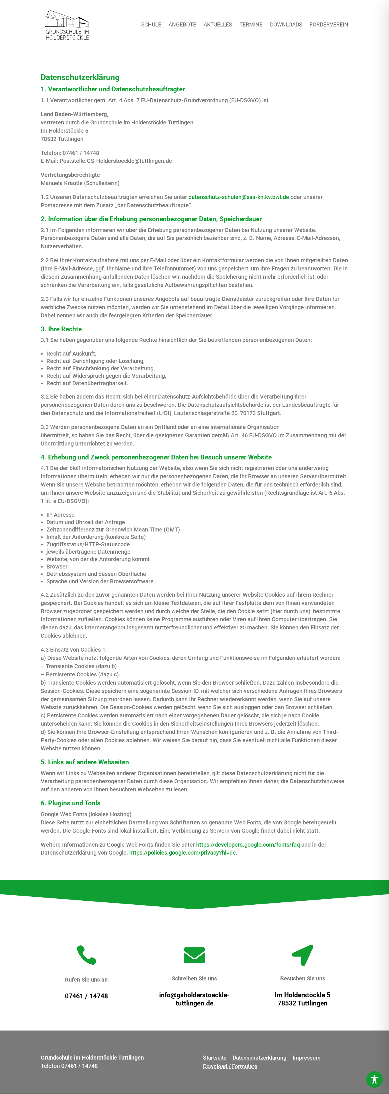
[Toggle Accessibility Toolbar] (374, 1079)
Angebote (182, 25)
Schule (151, 25)
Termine (251, 25)
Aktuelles (218, 25)
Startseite (214, 1058)
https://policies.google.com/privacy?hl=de (182, 852)
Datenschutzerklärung (259, 1058)
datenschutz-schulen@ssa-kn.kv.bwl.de (239, 197)
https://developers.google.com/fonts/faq (248, 844)
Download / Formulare (230, 1067)
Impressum (307, 1058)
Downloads (286, 25)
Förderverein (329, 25)
